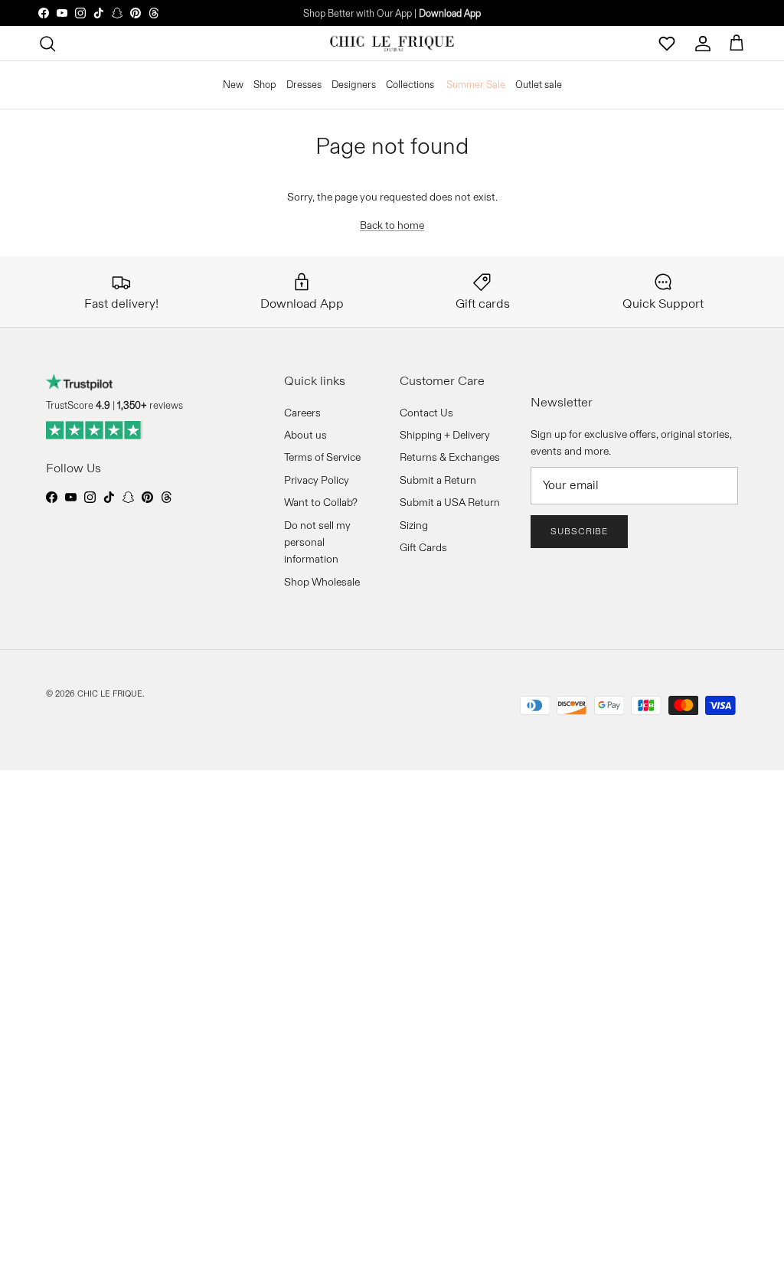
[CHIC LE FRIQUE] (392, 44)
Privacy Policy (316, 480)
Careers (302, 412)
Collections (410, 84)
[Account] (703, 43)
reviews (150, 405)
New (233, 84)
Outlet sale (538, 84)
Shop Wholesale (322, 582)
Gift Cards (423, 547)
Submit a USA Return (450, 502)
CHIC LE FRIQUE (109, 693)
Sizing (414, 525)
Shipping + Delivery (445, 435)
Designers (354, 84)
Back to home (392, 225)
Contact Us (426, 412)
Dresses (304, 84)
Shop (264, 84)
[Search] (47, 43)
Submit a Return (438, 480)
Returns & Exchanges (450, 457)
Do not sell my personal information (317, 542)
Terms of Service (322, 457)
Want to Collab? (321, 502)
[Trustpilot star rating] (94, 430)
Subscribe (579, 531)
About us (305, 435)
